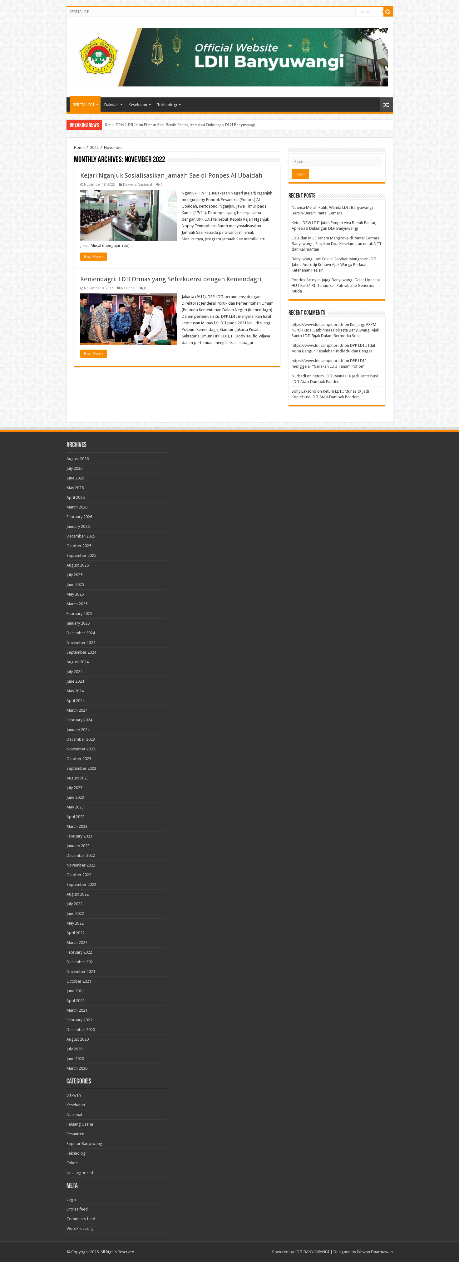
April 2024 (76, 700)
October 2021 (79, 981)
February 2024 (79, 720)
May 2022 (75, 923)
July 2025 (74, 574)
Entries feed (77, 1209)
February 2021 (79, 1020)
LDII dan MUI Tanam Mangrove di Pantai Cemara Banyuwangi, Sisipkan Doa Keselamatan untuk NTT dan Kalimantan (337, 244)
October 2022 (79, 874)
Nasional (145, 185)
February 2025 (79, 613)
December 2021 (81, 962)
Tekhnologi (167, 104)
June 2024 (75, 681)
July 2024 (74, 671)
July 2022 (74, 903)
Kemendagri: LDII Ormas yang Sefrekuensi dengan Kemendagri (170, 279)
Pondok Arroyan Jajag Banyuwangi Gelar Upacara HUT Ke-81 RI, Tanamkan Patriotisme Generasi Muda (336, 285)
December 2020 (81, 1029)
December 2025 (81, 536)
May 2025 (75, 594)
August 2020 (78, 1039)
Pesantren (75, 1134)
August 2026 (78, 458)
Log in (72, 1199)
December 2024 (81, 633)
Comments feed (81, 1218)
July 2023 (74, 787)
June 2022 (75, 913)
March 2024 (77, 710)
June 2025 (75, 584)
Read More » (93, 256)
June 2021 (75, 991)
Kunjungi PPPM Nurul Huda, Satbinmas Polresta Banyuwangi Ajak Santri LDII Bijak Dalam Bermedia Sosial (335, 330)
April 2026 (76, 497)
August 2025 (78, 565)
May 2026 (75, 487)
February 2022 (79, 952)
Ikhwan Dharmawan (375, 1252)
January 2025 (78, 623)
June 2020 (75, 1058)
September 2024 (81, 652)
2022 (94, 147)
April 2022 (76, 933)
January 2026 (78, 526)
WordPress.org (80, 1228)
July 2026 (74, 468)
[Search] (388, 12)
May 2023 (75, 807)
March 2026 (77, 507)
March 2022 (77, 942)
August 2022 (78, 894)
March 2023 (77, 826)
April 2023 (76, 816)
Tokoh (72, 1163)
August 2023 (78, 778)
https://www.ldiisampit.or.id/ (317, 324)
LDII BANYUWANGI (312, 1252)
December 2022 (81, 855)
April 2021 (76, 1000)
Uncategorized (80, 1172)
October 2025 (79, 545)
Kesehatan (138, 104)
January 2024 (78, 729)
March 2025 (77, 604)
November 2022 (81, 865)
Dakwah (111, 104)
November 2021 (81, 971)
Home (79, 147)
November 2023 (81, 749)
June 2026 (75, 478)
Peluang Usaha (80, 1124)
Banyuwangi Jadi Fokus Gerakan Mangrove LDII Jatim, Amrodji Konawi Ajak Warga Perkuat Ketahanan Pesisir (334, 265)
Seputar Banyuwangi (85, 1143)
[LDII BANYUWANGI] (229, 55)
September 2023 (81, 768)
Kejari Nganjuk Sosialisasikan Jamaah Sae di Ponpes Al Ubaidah (171, 175)
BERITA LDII (79, 12)
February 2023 (79, 836)
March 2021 (77, 1010)
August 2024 (78, 662)
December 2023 (81, 739)
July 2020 (74, 1049)
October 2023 (79, 758)
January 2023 (78, 845)
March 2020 (77, 1068)
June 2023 (75, 797)
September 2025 (81, 555)
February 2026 (79, 516)
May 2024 (75, 691)
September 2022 (81, 884)
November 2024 (81, 642)
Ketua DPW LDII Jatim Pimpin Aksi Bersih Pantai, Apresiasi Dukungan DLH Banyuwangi (180, 124)
